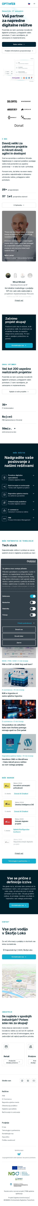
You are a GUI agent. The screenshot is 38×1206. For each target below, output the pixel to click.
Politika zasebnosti (8, 1140)
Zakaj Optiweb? (9, 364)
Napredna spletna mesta (10, 1102)
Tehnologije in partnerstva (17, 861)
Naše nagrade (8, 778)
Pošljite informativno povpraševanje (18, 51)
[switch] (33, 602)
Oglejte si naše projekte (17, 391)
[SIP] (8, 275)
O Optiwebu (18, 205)
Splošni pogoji (19, 1150)
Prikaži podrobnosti (25, 623)
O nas (4, 139)
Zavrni (19, 643)
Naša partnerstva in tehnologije (17, 541)
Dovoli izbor (19, 636)
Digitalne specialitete (9, 1109)
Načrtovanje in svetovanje (11, 1112)
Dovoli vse (19, 629)
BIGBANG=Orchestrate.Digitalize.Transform (19, 1200)
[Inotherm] (23, 275)
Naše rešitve (17, 44)
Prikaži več (19, 300)
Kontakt (5, 922)
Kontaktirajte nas (18, 345)
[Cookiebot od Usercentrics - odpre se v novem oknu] (27, 561)
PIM (3, 1096)
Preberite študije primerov (12, 1062)
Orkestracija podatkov (9, 1106)
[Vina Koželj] (30, 275)
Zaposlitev (5, 1137)
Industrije (7, 1012)
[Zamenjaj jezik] (29, 3)
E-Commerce (7, 1099)
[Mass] (15, 275)
